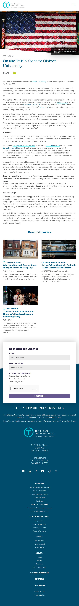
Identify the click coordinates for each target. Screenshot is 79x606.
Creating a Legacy (39, 528)
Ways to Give (39, 521)
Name (11, 353)
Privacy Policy (39, 595)
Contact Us (39, 579)
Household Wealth (39, 491)
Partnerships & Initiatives (55, 262)
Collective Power (39, 498)
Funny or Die (62, 102)
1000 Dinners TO (53, 145)
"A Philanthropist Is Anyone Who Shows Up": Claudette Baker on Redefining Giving (18, 314)
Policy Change (39, 501)
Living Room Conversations (24, 145)
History (39, 557)
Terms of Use (39, 591)
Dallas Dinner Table (11, 148)
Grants (40, 537)
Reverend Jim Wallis (31, 105)
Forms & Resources (39, 531)
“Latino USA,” (43, 107)
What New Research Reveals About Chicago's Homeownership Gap (20, 266)
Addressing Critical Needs (39, 504)
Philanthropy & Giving (39, 517)
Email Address (16, 363)
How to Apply (39, 547)
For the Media (39, 585)
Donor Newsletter (16, 379)
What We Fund (39, 544)
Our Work (39, 483)
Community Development (39, 494)
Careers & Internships (39, 573)
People (39, 560)
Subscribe (39, 396)
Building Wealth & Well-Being (39, 487)
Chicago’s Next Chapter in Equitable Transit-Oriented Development (59, 266)
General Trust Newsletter (18, 376)
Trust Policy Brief (15, 382)
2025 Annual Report (39, 567)
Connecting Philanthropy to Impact (39, 508)
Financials (39, 564)
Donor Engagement (39, 524)
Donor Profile (12, 309)
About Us (39, 553)
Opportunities (39, 541)
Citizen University (38, 81)
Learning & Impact (14, 262)
